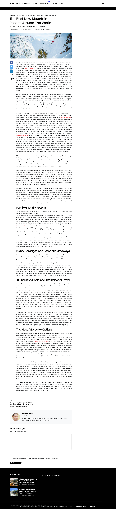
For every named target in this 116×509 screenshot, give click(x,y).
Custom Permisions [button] (81, 506)
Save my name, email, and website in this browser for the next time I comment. (34, 458)
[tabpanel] (41, 45)
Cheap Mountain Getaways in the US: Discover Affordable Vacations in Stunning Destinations (28, 480)
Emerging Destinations (30, 15)
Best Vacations (58, 3)
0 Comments (47, 29)
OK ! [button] (71, 506)
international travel (22, 135)
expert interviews (30, 68)
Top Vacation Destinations (16, 15)
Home (35, 3)
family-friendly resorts (23, 226)
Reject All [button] (92, 506)
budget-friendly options (41, 341)
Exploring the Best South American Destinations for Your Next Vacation (27, 491)
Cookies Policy (63, 506)
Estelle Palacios (14, 29)
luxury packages (66, 117)
